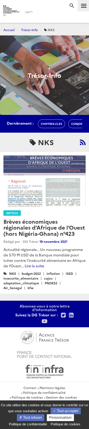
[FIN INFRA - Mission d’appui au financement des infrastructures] (44, 370)
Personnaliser (60, 417)
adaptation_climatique (21, 283)
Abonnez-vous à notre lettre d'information (45, 307)
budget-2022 (31, 273)
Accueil (9, 29)
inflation (53, 273)
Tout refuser (32, 417)
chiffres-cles (51, 124)
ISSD (69, 273)
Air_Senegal (12, 287)
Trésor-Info (29, 29)
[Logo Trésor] (40, 13)
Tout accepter (67, 411)
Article (12, 213)
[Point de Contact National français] (44, 353)
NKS (12, 273)
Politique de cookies (27, 397)
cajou (48, 278)
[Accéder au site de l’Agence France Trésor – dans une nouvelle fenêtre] (45, 336)
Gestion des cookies (61, 397)
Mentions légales (52, 387)
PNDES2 (51, 283)
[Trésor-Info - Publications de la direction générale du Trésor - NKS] (83, 142)
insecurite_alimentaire (20, 278)
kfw (31, 287)
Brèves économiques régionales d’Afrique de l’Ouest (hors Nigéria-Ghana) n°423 (44, 227)
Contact (30, 387)
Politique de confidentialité (44, 392)
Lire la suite (34, 265)
